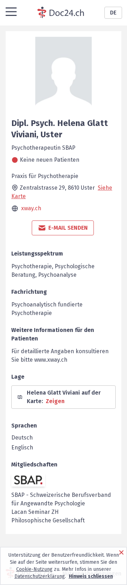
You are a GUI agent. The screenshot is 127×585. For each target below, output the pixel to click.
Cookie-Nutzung (34, 569)
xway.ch (31, 208)
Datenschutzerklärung (39, 576)
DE (113, 12)
